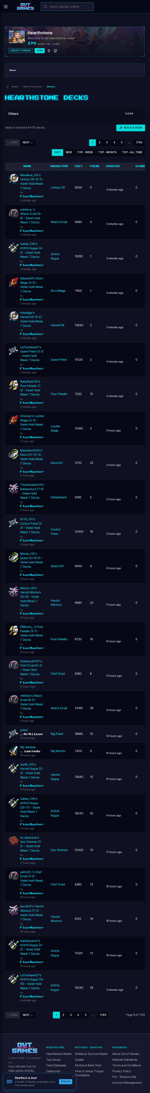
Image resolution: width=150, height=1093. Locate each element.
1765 (139, 142)
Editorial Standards (124, 1059)
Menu (13, 70)
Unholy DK (58, 187)
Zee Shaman (59, 850)
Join (40, 50)
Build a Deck (133, 127)
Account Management (127, 1082)
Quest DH (57, 566)
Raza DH (57, 463)
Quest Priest (59, 359)
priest (24, 730)
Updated (113, 166)
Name (27, 166)
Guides (79, 1059)
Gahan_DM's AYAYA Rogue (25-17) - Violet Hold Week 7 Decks (30, 807)
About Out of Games (125, 1054)
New (69, 152)
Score (140, 166)
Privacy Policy (121, 1071)
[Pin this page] (7, 86)
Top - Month (107, 152)
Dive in (65, 1081)
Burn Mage (58, 290)
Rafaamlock (59, 497)
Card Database (56, 1065)
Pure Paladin (59, 394)
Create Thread (21, 50)
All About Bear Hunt (88, 1065)
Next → (28, 142)
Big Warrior (58, 751)
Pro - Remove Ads (124, 1077)
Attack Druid (59, 222)
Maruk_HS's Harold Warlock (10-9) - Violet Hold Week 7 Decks (30, 596)
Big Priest (57, 734)
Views (95, 166)
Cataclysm (53, 1071)
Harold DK (58, 325)
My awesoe (28, 747)
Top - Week (85, 152)
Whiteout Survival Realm (91, 1054)
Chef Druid (58, 673)
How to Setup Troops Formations (89, 1073)
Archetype (59, 166)
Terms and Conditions (126, 1065)
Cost (78, 166)
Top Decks (53, 1059)
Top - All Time (132, 152)
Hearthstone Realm (59, 1054)
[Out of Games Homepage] (24, 1048)
